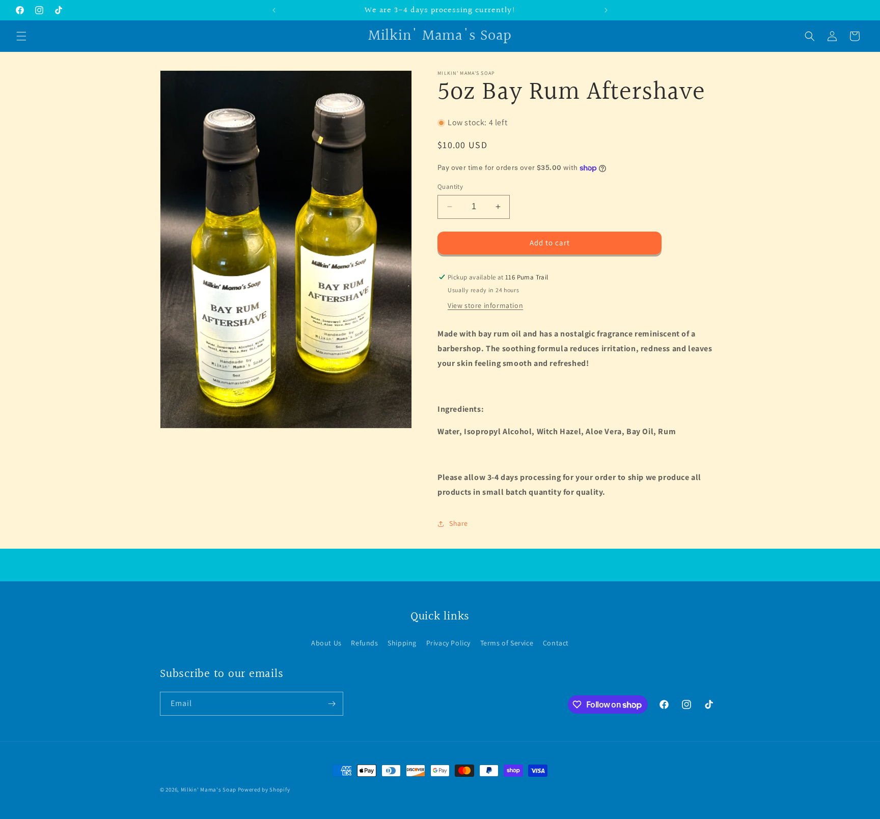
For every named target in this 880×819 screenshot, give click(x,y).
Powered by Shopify (264, 789)
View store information (485, 305)
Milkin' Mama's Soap (208, 789)
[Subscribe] (331, 704)
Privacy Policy (448, 642)
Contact (556, 642)
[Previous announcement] (274, 10)
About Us (326, 642)
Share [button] (458, 523)
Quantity (450, 186)
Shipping (402, 642)
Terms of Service (507, 642)
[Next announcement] (606, 10)
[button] (21, 36)
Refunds (364, 642)
